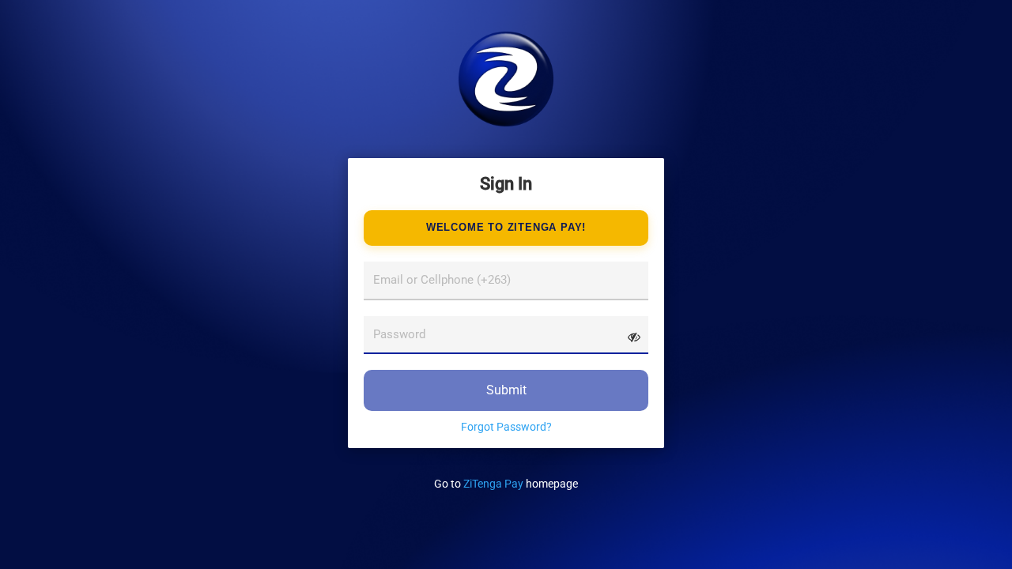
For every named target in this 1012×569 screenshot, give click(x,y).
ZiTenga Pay (493, 483)
